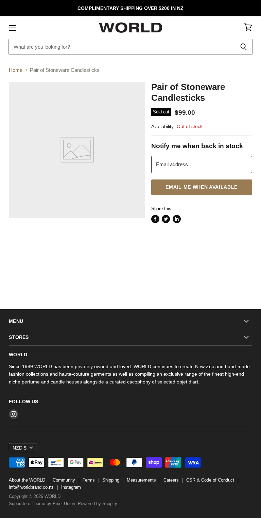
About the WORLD (27, 480)
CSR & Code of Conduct (210, 480)
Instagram (71, 487)
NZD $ (20, 448)
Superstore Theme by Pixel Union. (42, 503)
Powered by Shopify (97, 503)
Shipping (110, 480)
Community (64, 480)
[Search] (243, 46)
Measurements (141, 480)
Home (15, 70)
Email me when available (202, 187)
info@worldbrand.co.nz (31, 487)
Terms (89, 480)
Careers (171, 480)
